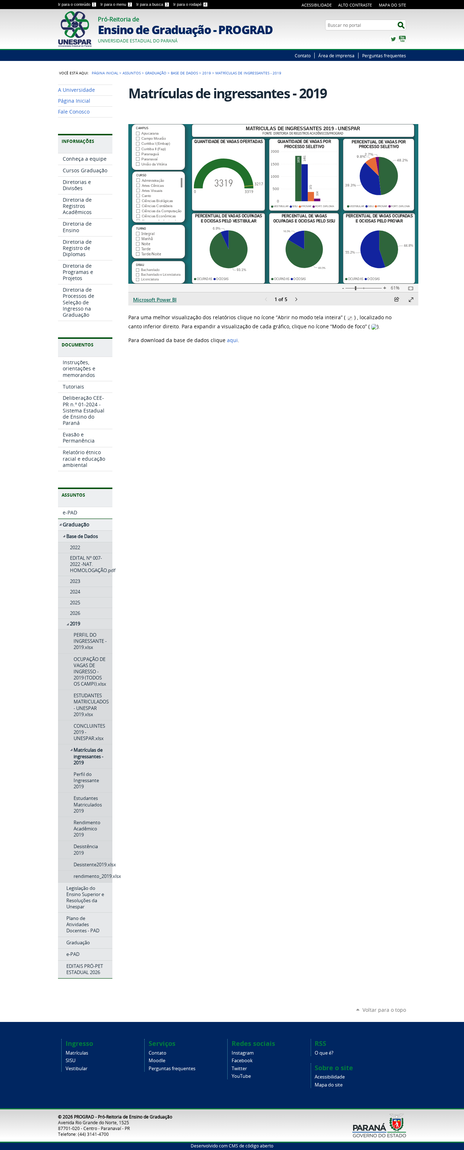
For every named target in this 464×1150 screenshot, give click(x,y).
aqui (232, 340)
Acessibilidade (317, 5)
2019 (206, 72)
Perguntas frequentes (384, 55)
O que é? (324, 1053)
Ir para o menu (115, 4)
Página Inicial (105, 72)
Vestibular (76, 1068)
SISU (70, 1060)
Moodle (157, 1060)
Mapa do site (329, 1085)
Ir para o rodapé (189, 4)
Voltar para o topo (384, 1009)
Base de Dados (184, 72)
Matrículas (77, 1053)
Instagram (243, 1053)
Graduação (155, 72)
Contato (303, 55)
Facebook (242, 1060)
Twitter (393, 39)
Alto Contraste (355, 5)
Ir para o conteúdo (76, 4)
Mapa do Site (392, 5)
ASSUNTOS (132, 72)
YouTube (402, 39)
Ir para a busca (152, 4)
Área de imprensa (336, 55)
